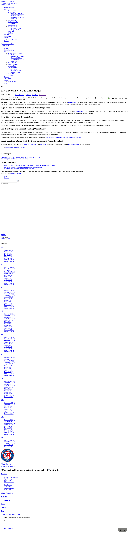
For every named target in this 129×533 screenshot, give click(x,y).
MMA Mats (11, 31)
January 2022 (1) (9, 351)
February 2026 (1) (9, 259)
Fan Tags (10, 33)
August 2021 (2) (8, 364)
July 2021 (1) (8, 365)
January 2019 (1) (9, 414)
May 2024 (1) (8, 301)
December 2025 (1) (9, 267)
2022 (2, 334)
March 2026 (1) (8, 258)
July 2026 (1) (8, 251)
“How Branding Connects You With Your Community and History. (63, 137)
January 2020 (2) (9, 397)
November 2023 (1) (9, 315)
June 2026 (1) (8, 253)
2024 (2, 287)
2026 (2, 247)
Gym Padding (11, 12)
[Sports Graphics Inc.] (7, 461)
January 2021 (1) (9, 375)
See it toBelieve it (3, 234)
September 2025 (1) (9, 272)
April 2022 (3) (8, 347)
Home (6, 48)
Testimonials (7, 36)
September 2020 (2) (9, 386)
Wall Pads (28, 95)
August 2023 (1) (8, 320)
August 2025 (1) (8, 273)
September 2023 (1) (9, 319)
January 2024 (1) (9, 308)
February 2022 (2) (9, 350)
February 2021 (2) (9, 373)
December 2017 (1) (9, 440)
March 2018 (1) (8, 431)
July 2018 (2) (8, 426)
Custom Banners (12, 25)
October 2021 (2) (9, 361)
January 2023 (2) (9, 331)
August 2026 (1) (8, 250)
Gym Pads (35, 95)
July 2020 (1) (8, 389)
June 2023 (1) (8, 323)
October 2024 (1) (9, 294)
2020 (2, 378)
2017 (2, 437)
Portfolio (6, 34)
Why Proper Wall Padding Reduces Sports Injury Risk (19, 168)
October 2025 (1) (9, 270)
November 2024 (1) (9, 292)
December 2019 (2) (9, 403)
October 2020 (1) (9, 384)
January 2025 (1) (9, 284)
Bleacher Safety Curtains (15, 11)
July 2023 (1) (8, 322)
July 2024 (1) (8, 298)
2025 (2, 264)
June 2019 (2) (8, 407)
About (6, 37)
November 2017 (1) (9, 441)
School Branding (9, 7)
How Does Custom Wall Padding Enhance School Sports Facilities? (23, 167)
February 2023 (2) (9, 330)
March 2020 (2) (8, 393)
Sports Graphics (19, 95)
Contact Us (12, 466)
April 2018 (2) (8, 429)
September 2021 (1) (9, 362)
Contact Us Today (15, 514)
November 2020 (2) (9, 382)
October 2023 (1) (9, 317)
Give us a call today (73, 144)
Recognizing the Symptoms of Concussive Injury (14, 158)
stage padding (9, 147)
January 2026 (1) (9, 261)
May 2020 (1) (8, 392)
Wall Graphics (12, 20)
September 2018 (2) (9, 423)
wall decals (43, 144)
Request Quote (5, 45)
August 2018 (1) (8, 424)
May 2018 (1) (8, 428)
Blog (2, 511)
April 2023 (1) (8, 326)
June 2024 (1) (8, 300)
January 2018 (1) (9, 434)
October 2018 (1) (9, 421)
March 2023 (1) (8, 328)
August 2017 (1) (8, 445)
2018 (2, 417)
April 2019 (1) (8, 411)
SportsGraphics (72, 102)
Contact (6, 41)
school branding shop (30, 144)
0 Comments (42, 95)
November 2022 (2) (9, 339)
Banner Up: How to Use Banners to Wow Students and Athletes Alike (21, 157)
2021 (2, 354)
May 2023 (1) (8, 325)
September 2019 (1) (9, 404)
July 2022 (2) (8, 343)
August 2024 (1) (8, 297)
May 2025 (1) (8, 278)
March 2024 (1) (8, 305)
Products (6, 9)
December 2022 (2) (9, 337)
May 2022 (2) (8, 345)
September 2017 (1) (9, 443)
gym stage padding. (79, 111)
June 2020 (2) (8, 390)
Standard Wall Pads (16, 15)
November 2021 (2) (9, 359)
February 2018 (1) (9, 432)
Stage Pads (14, 18)
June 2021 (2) (8, 367)
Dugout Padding (15, 30)
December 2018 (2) (9, 420)
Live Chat (13, 3)
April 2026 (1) (8, 256)
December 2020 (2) (9, 381)
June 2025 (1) (8, 276)
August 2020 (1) (8, 387)
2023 (2, 311)
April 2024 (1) (8, 303)
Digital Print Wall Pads (17, 14)
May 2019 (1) (8, 409)
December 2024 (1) (9, 290)
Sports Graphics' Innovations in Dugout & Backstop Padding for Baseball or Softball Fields (29, 165)
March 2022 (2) (8, 348)
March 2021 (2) (8, 372)
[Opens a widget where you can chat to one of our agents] (122, 530)
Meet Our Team (12, 39)
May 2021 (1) (8, 368)
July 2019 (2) (8, 406)
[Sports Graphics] (7, 1)
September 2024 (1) (9, 295)
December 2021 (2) (9, 357)
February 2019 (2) (9, 412)
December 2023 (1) (9, 314)
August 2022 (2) (8, 342)
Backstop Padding (16, 28)
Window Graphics (13, 22)
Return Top (18, 173)
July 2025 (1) (8, 275)
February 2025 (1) (9, 283)
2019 (2, 400)
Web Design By (8, 528)
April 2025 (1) (8, 280)
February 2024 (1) (9, 306)
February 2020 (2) (9, 395)
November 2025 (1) (9, 269)
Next (13, 173)
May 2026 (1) (8, 255)
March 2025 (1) (8, 281)
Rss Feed (6, 178)
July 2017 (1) (8, 446)
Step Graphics (12, 23)
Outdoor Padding (12, 26)
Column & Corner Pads (17, 17)
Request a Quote (5, 4)
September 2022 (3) (9, 340)
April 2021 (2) (8, 370)
